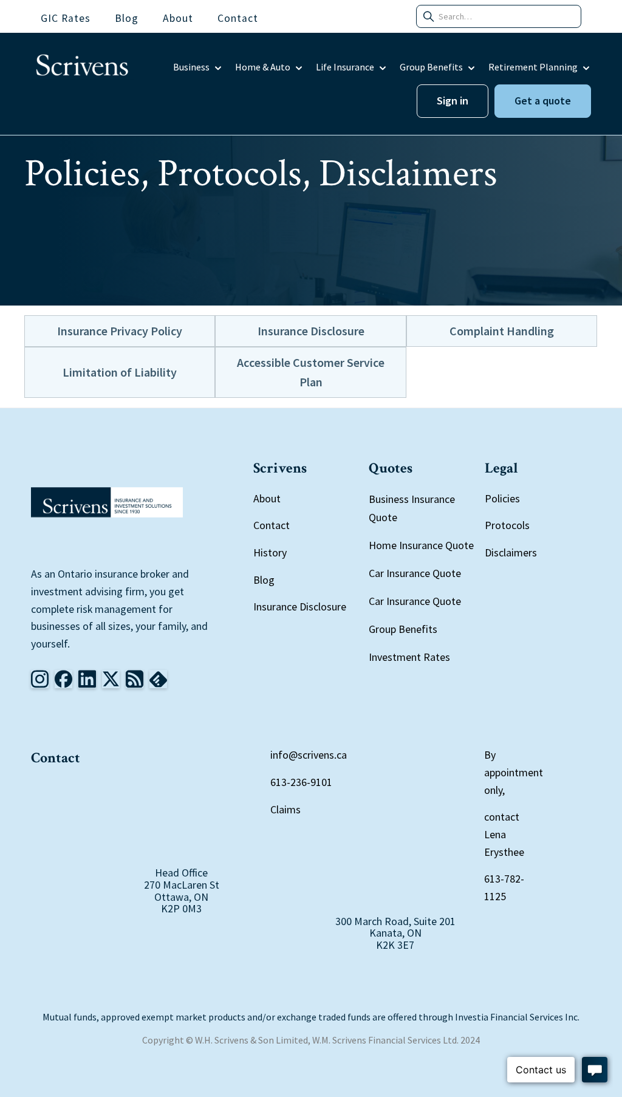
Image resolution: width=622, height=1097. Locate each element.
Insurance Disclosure (299, 606)
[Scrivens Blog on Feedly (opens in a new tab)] (134, 679)
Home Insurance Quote (421, 545)
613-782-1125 (504, 887)
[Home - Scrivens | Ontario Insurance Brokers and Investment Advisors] (107, 502)
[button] (198, 67)
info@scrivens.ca (308, 755)
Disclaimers (511, 552)
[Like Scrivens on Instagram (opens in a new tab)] (40, 679)
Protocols (507, 525)
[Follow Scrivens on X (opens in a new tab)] (111, 679)
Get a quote (542, 101)
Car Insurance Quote (415, 573)
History (270, 552)
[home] (82, 67)
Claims (285, 809)
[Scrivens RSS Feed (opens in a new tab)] (158, 679)
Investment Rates (409, 657)
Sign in (452, 101)
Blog (264, 580)
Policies (502, 498)
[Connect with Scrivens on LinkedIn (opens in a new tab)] (87, 679)
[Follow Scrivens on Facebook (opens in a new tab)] (63, 679)
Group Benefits (403, 629)
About (267, 498)
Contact (271, 525)
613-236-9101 (301, 782)
